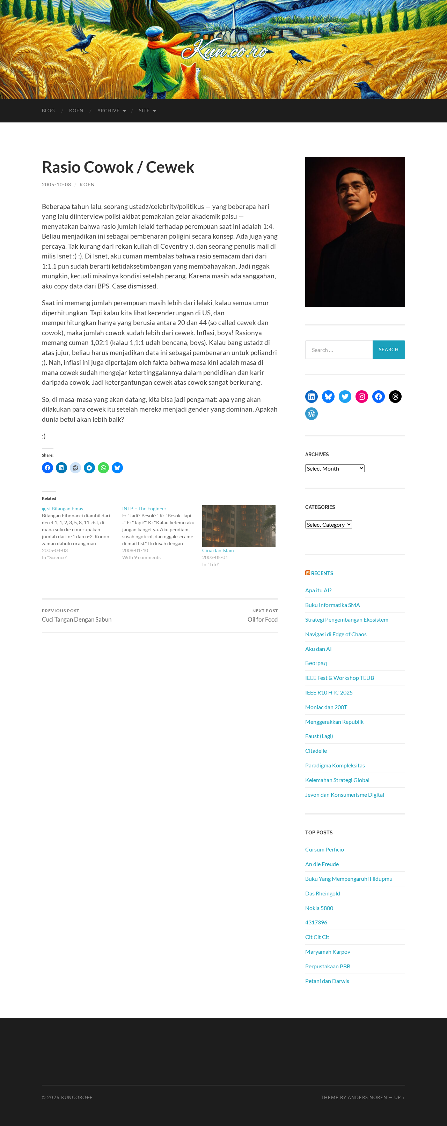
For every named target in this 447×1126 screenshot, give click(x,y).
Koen (76, 110)
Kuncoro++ (77, 1097)
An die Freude (322, 864)
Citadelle (316, 750)
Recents (322, 573)
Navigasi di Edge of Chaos (336, 634)
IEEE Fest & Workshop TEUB (339, 677)
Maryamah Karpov (327, 951)
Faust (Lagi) (319, 736)
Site (144, 110)
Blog (48, 110)
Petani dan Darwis (327, 980)
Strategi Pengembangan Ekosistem (346, 619)
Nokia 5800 (319, 907)
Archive (108, 110)
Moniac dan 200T (326, 707)
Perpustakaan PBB (327, 966)
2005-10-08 (56, 184)
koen (87, 184)
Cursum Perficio (324, 849)
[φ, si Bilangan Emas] (82, 533)
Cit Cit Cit (317, 936)
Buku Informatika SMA (332, 604)
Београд (316, 663)
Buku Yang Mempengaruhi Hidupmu (349, 878)
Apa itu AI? (318, 590)
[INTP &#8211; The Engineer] (162, 533)
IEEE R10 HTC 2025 (329, 692)
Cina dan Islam (218, 550)
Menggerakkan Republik (334, 721)
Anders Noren (367, 1097)
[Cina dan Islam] (239, 526)
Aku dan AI (318, 648)
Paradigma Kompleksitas (335, 765)
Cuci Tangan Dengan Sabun (76, 615)
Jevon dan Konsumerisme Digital (344, 794)
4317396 (316, 922)
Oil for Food (263, 615)
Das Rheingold (322, 893)
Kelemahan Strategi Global (337, 779)
